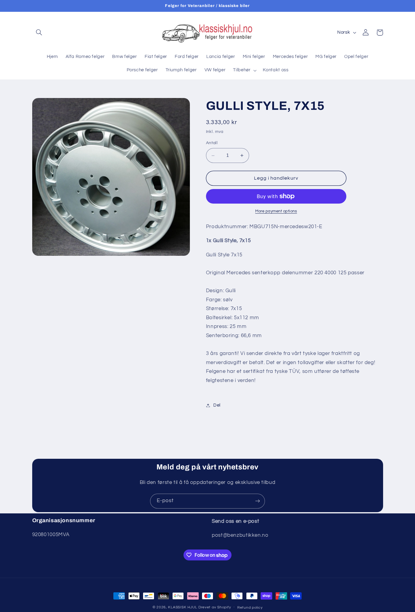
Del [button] (217, 405)
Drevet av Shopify (214, 607)
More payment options (276, 211)
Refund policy (250, 607)
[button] (39, 32)
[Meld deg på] (258, 501)
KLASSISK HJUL (182, 607)
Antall (212, 143)
